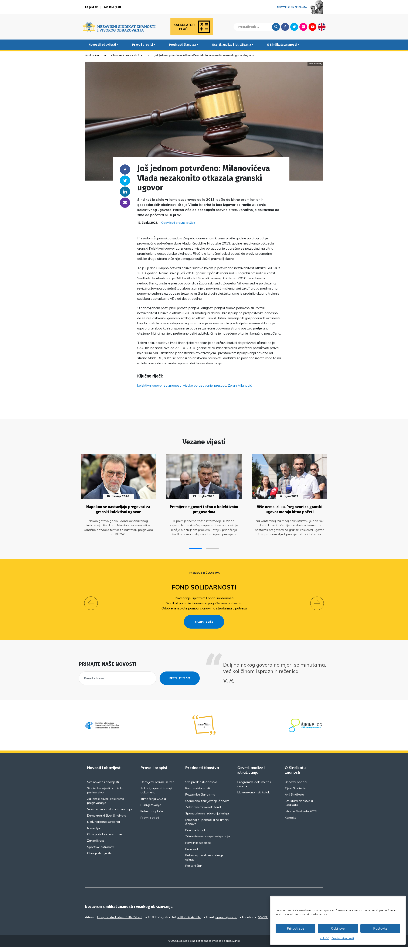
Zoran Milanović (240, 385)
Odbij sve (338, 928)
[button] (195, 548)
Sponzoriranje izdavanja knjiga (207, 813)
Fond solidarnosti (204, 587)
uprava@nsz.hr (226, 917)
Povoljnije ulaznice (198, 843)
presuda (220, 385)
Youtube (312, 27)
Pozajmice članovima (200, 794)
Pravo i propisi (142, 45)
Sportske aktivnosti (100, 847)
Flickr (303, 27)
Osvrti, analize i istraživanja (231, 45)
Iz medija (93, 828)
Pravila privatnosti (343, 938)
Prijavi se (91, 7)
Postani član (112, 7)
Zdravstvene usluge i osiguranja (207, 836)
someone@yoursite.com (125, 203)
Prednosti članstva (182, 45)
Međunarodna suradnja (103, 822)
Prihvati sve (295, 928)
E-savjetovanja (150, 805)
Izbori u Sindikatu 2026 (300, 811)
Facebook (285, 27)
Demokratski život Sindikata (106, 815)
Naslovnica (92, 55)
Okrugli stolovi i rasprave (104, 834)
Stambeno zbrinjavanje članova (207, 801)
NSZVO (263, 917)
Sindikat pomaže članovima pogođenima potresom (204, 603)
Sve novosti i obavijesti (103, 782)
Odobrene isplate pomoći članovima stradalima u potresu (204, 608)
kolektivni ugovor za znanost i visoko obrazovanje (175, 385)
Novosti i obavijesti (102, 45)
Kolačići (324, 938)
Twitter (294, 27)
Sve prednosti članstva (201, 782)
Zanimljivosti (96, 840)
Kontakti (290, 818)
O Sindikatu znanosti (282, 45)
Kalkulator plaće (151, 811)
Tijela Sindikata (295, 788)
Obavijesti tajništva (100, 853)
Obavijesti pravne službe (126, 55)
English (322, 27)
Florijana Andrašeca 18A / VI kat (119, 917)
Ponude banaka (196, 830)
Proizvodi (191, 849)
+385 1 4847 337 (189, 917)
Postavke (380, 928)
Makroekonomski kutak (253, 792)
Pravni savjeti (149, 818)
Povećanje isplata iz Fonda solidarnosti (204, 598)
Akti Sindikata (294, 794)
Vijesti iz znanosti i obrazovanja (109, 809)
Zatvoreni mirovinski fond (203, 807)
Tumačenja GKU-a (153, 799)
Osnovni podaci (296, 782)
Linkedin (125, 191)
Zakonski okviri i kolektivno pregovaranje (105, 801)
